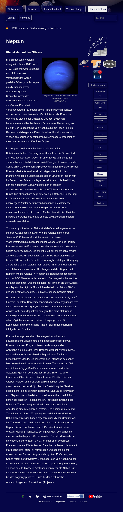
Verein (11, 17)
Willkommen (14, 9)
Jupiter (100, 154)
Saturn (100, 161)
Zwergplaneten (100, 183)
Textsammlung (98, 9)
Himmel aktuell (52, 9)
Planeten (100, 127)
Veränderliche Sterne (100, 194)
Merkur (100, 134)
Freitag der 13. (100, 94)
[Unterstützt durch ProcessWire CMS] (52, 497)
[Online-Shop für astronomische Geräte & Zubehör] (84, 67)
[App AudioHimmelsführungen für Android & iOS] (97, 78)
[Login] (22, 497)
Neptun (100, 174)
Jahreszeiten (100, 114)
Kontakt (73, 502)
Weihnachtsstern (100, 105)
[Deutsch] (7, 28)
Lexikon (100, 203)
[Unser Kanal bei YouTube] (95, 497)
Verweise (25, 17)
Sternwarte (33, 9)
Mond (100, 121)
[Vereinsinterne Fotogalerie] (37, 497)
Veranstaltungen (75, 9)
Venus (100, 141)
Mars (100, 147)
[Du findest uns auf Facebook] (75, 497)
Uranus (100, 167)
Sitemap (83, 502)
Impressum (60, 502)
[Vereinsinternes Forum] (29, 497)
